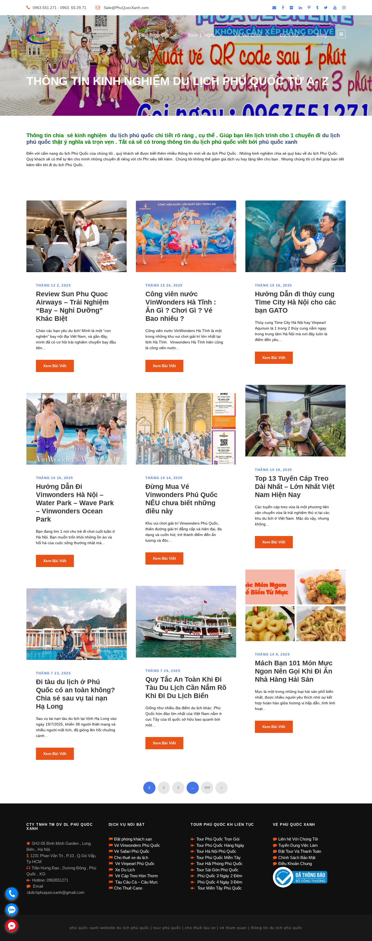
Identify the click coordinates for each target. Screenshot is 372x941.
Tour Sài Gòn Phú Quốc (217, 869)
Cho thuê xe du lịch (131, 857)
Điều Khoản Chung (295, 863)
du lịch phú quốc (132, 135)
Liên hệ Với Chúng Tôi (298, 839)
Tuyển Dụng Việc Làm (298, 845)
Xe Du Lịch (124, 869)
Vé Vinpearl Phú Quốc (134, 863)
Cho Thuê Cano (128, 888)
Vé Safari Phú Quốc (132, 851)
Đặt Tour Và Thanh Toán (299, 851)
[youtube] (335, 7)
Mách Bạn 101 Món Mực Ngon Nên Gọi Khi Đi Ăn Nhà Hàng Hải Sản (294, 671)
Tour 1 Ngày (202, 35)
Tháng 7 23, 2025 (53, 673)
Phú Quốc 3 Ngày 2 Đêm (219, 875)
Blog (321, 35)
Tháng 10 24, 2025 (164, 285)
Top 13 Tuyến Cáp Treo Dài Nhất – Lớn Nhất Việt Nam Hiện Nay (294, 486)
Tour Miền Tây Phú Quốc (219, 888)
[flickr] (291, 7)
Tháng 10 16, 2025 (273, 285)
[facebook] (283, 7)
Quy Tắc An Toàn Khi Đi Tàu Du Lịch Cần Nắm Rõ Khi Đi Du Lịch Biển (185, 687)
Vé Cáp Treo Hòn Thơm (136, 875)
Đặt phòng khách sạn (133, 839)
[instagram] (344, 7)
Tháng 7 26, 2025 (162, 671)
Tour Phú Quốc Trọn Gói (217, 839)
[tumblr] (317, 7)
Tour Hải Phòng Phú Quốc (219, 863)
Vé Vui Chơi (248, 35)
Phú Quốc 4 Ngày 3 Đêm (219, 882)
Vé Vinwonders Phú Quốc (137, 845)
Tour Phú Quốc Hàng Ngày (220, 845)
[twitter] (326, 7)
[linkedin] (300, 7)
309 (207, 788)
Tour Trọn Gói (153, 35)
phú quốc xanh (279, 142)
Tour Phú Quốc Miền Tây (218, 857)
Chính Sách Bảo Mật (296, 857)
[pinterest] (309, 7)
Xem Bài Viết (54, 366)
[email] (274, 7)
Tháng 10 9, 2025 (272, 654)
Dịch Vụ (289, 35)
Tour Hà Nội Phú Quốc (216, 851)
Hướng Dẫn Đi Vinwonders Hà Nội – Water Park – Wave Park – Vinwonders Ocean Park (75, 503)
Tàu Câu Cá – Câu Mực (136, 882)
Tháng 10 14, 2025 (164, 478)
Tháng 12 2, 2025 (53, 285)
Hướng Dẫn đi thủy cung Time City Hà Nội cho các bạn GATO (295, 302)
